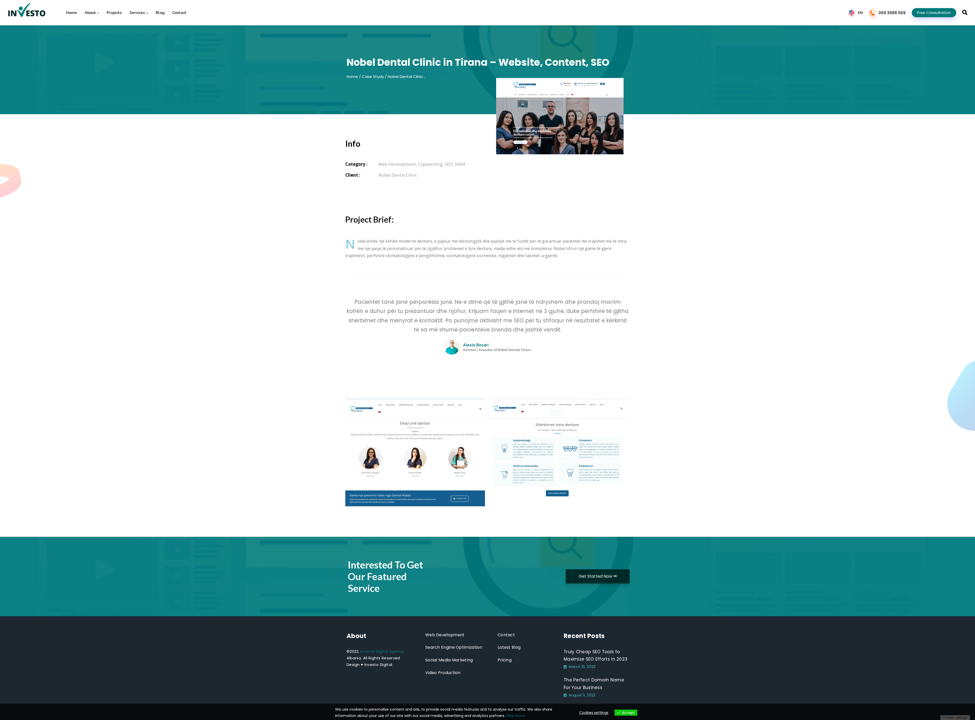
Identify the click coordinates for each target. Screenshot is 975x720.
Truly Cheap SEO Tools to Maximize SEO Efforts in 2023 (595, 655)
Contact (179, 12)
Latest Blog (509, 647)
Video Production (443, 673)
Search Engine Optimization (453, 647)
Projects (114, 12)
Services (137, 12)
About (90, 12)
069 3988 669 (892, 13)
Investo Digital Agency (382, 651)
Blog (160, 12)
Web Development (445, 635)
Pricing (505, 660)
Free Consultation (934, 12)
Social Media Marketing (449, 660)
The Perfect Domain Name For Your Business (594, 684)
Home (71, 12)
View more (515, 715)
